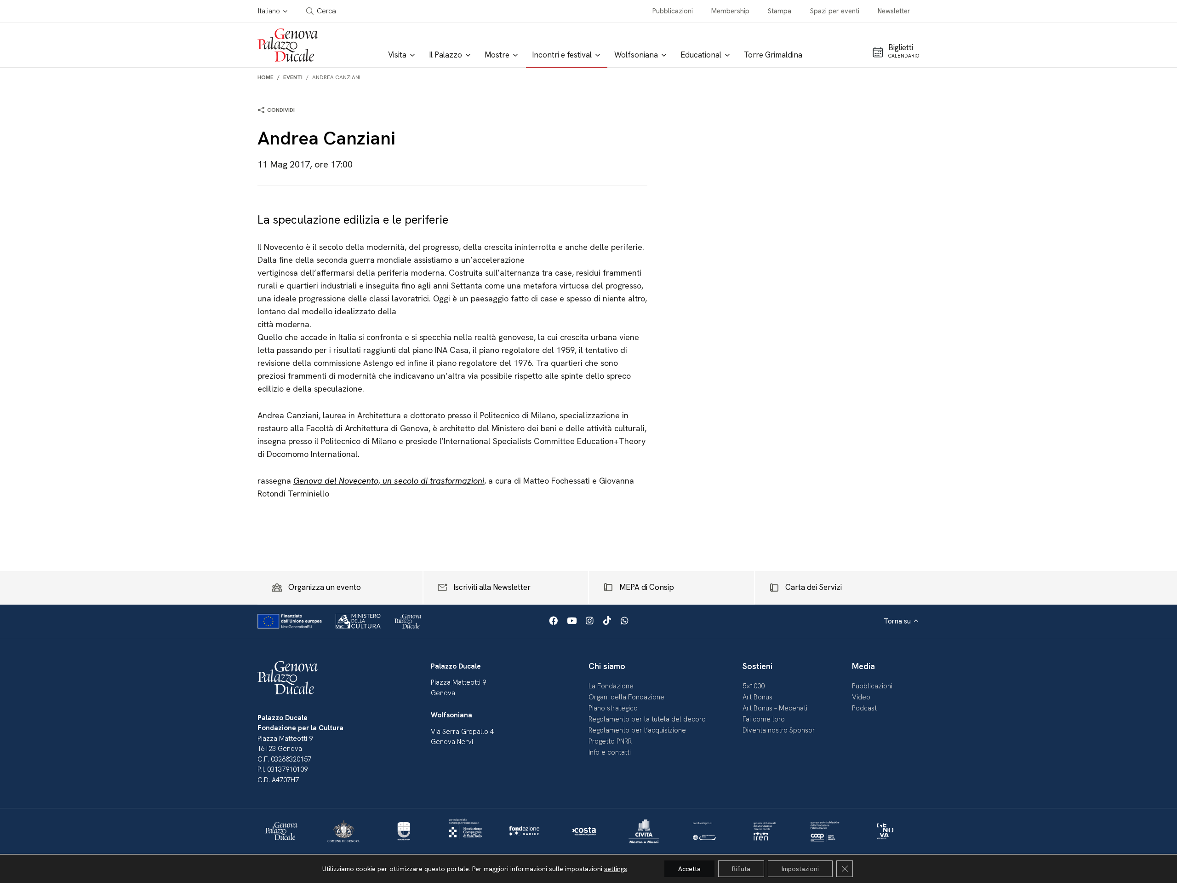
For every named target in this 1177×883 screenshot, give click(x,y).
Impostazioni (800, 869)
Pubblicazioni (672, 11)
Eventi (293, 77)
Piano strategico (613, 708)
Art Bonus (757, 697)
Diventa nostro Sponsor (779, 730)
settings (615, 869)
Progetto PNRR (610, 741)
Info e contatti (609, 752)
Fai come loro (764, 719)
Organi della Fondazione (626, 697)
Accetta (689, 869)
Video (861, 697)
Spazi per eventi (834, 11)
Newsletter (894, 11)
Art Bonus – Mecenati (775, 708)
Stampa (779, 11)
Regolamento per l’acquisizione (637, 730)
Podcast (864, 708)
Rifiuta (741, 869)
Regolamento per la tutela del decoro (647, 719)
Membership (730, 11)
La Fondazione (611, 686)
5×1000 (754, 686)
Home (265, 77)
